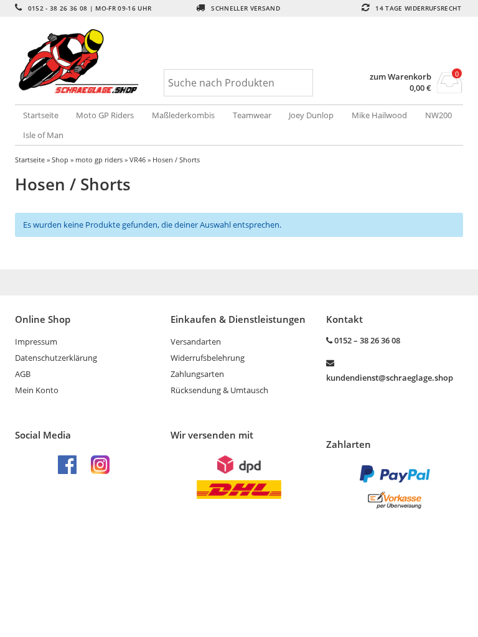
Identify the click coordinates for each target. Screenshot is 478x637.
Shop (60, 159)
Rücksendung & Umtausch (219, 390)
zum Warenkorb (400, 77)
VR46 (137, 159)
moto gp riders (99, 159)
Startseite (41, 115)
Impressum (36, 341)
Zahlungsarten (197, 373)
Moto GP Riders (105, 115)
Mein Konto (37, 390)
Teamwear (252, 115)
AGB (22, 373)
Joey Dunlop (311, 115)
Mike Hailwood (379, 115)
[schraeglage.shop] (89, 62)
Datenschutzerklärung (56, 357)
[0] (450, 89)
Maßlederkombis (183, 115)
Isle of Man (43, 135)
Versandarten (196, 341)
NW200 (438, 115)
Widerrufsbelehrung (208, 357)
